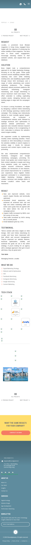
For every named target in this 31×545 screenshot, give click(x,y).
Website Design (5, 503)
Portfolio (4, 22)
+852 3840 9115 (8, 458)
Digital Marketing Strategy (10, 268)
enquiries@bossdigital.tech (11, 461)
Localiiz (12, 22)
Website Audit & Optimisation (11, 271)
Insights (3, 488)
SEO (3, 274)
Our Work (4, 485)
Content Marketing (7, 284)
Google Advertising (8, 281)
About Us (3, 483)
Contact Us (4, 491)
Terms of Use (15, 541)
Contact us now (16, 433)
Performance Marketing (7, 509)
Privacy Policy (6, 541)
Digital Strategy (5, 500)
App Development (6, 506)
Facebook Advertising (8, 276)
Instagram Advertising (8, 279)
